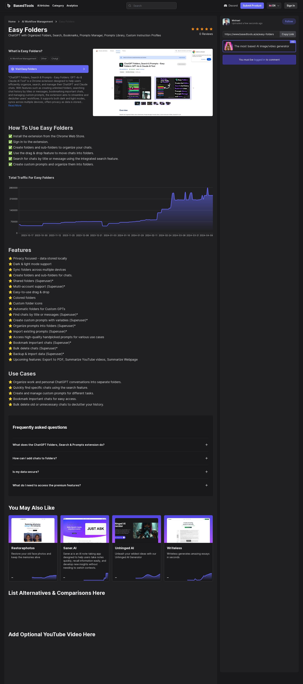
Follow (289, 21)
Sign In (291, 5)
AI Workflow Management (37, 21)
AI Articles (43, 5)
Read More (14, 105)
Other (44, 58)
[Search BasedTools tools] (128, 5)
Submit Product (252, 5)
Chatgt (54, 58)
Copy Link (288, 34)
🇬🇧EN (272, 5)
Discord (233, 5)
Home (12, 21)
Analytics (72, 5)
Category (58, 5)
